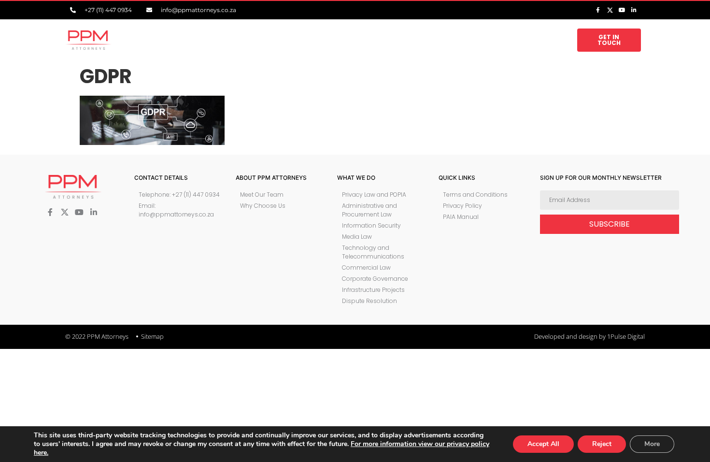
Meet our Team (227, 40)
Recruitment (382, 40)
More (652, 443)
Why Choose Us (280, 40)
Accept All (543, 443)
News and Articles (481, 40)
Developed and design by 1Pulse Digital (589, 336)
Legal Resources (539, 40)
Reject (601, 443)
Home (188, 40)
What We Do (329, 40)
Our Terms (423, 40)
